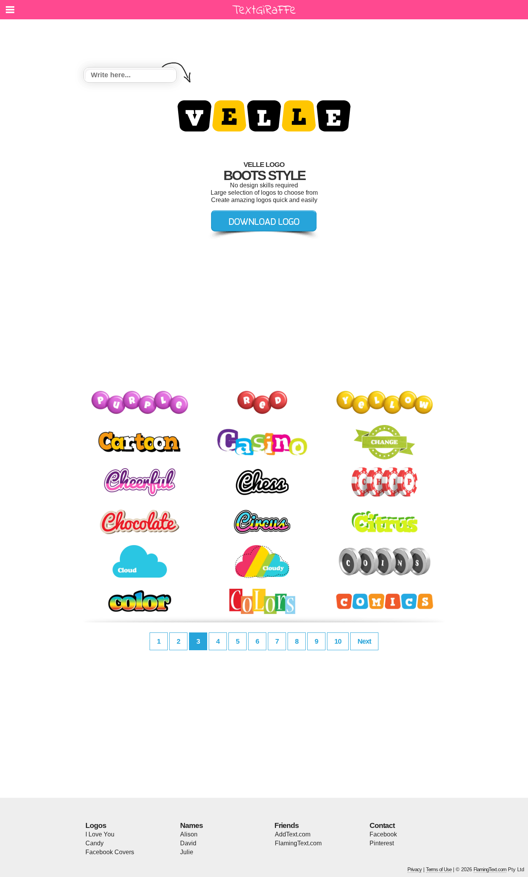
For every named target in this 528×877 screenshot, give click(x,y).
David (188, 843)
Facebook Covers (109, 852)
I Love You (99, 834)
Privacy (414, 869)
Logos (95, 825)
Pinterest (382, 843)
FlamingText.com (298, 843)
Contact (382, 825)
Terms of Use (438, 869)
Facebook (383, 834)
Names (191, 825)
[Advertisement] (266, 38)
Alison (189, 834)
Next (364, 641)
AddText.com (292, 834)
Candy (94, 843)
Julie (186, 852)
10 (337, 641)
